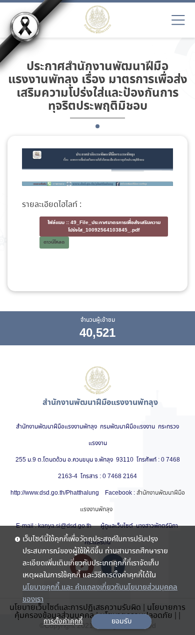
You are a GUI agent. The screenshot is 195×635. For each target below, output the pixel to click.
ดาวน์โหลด (54, 242)
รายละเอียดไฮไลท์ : (52, 205)
